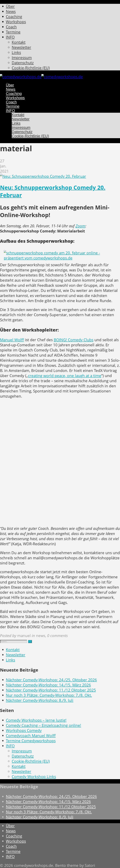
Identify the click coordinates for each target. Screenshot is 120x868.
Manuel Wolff (12, 339)
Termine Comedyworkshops (31, 740)
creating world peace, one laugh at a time (64, 375)
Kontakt (13, 649)
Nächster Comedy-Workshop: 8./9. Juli (39, 700)
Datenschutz (23, 756)
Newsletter (15, 654)
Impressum (22, 751)
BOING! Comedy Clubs (73, 339)
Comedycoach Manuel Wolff (31, 735)
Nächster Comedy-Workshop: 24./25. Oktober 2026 (51, 679)
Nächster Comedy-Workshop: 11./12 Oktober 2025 (51, 690)
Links (10, 659)
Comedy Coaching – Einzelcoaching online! (43, 725)
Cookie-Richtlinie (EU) (31, 761)
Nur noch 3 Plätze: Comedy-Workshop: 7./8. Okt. (49, 695)
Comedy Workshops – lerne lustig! (36, 720)
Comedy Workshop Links (34, 776)
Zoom (80, 225)
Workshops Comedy (24, 730)
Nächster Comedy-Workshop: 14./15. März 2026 (48, 685)
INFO (10, 745)
